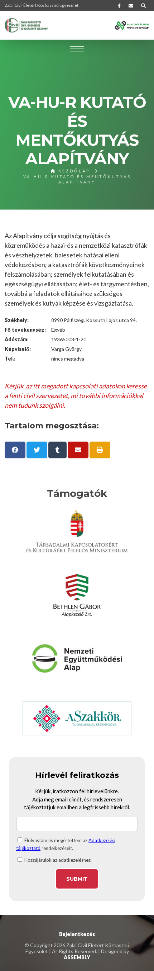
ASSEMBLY (77, 957)
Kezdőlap (73, 170)
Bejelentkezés (77, 934)
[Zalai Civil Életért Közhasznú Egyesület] (26, 25)
